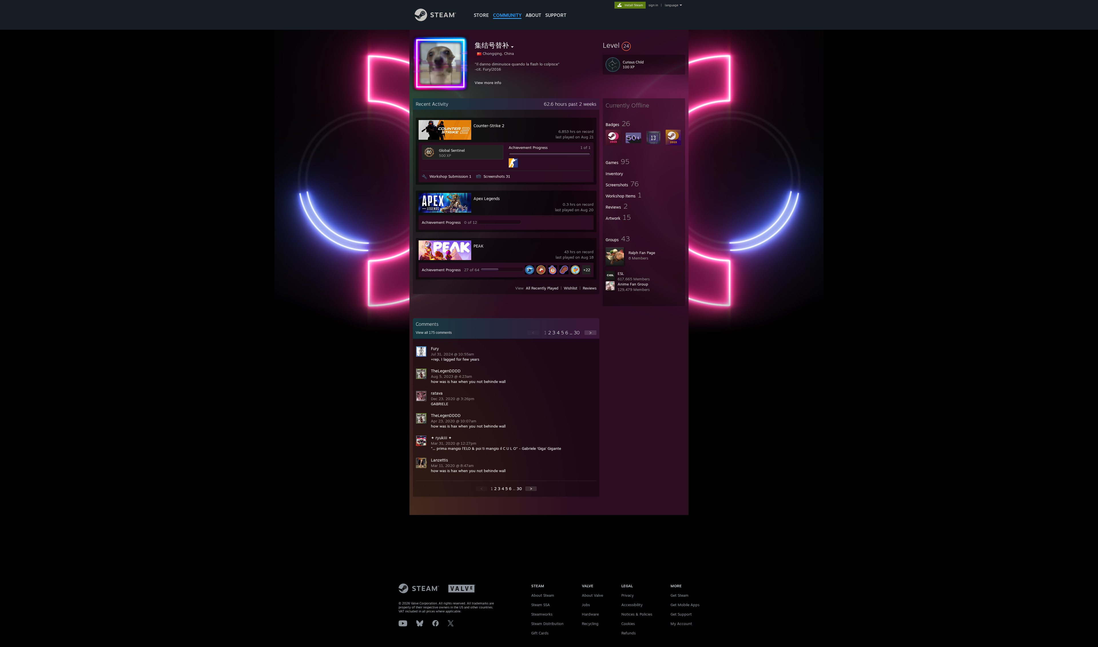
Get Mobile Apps (685, 604)
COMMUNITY (507, 15)
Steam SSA (540, 604)
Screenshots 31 (497, 176)
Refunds (628, 633)
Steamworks (541, 614)
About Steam (542, 595)
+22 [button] (586, 269)
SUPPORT (555, 15)
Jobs (586, 604)
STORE (481, 15)
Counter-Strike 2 (489, 125)
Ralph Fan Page (641, 252)
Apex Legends (487, 198)
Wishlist (570, 288)
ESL (621, 273)
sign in (653, 5)
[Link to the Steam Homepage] (435, 19)
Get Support (681, 614)
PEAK (479, 245)
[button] (644, 45)
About (533, 15)
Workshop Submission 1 (450, 176)
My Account (681, 623)
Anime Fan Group (633, 284)
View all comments (434, 333)
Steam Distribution (547, 623)
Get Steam (680, 595)
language (671, 5)
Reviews (589, 288)
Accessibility (632, 604)
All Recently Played (542, 288)
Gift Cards (539, 633)
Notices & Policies (636, 614)
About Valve (592, 595)
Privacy (627, 595)
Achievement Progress (528, 147)
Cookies (628, 623)
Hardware (590, 614)
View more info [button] (488, 82)
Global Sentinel (452, 150)
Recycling (590, 623)
